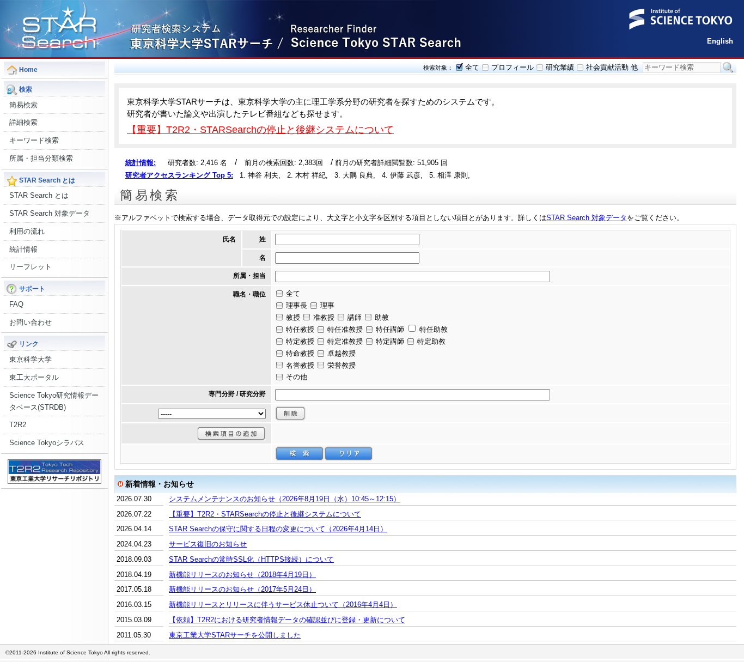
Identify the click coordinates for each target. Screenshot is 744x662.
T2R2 (17, 425)
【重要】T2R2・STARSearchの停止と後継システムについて (260, 129)
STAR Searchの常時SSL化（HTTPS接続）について (251, 559)
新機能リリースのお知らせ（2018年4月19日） (242, 574)
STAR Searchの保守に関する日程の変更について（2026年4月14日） (278, 529)
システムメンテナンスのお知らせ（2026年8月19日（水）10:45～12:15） (284, 499)
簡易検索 (23, 105)
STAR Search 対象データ (49, 213)
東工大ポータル (34, 377)
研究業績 (560, 67)
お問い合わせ (30, 322)
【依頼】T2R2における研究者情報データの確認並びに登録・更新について (287, 620)
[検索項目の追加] (231, 433)
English (720, 41)
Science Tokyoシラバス (46, 443)
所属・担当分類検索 (41, 158)
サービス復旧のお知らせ (208, 544)
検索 (728, 67)
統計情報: (140, 163)
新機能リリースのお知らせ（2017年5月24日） (242, 589)
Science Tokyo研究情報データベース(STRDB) (54, 401)
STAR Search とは (39, 195)
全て (472, 67)
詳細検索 (23, 122)
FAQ (16, 304)
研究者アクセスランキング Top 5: (179, 175)
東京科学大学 (30, 359)
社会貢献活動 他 (612, 67)
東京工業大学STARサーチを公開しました (235, 635)
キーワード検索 (34, 140)
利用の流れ (27, 231)
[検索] (299, 453)
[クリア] (348, 453)
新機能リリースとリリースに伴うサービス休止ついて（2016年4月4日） (283, 604)
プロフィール (512, 67)
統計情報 (23, 249)
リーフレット (30, 267)
